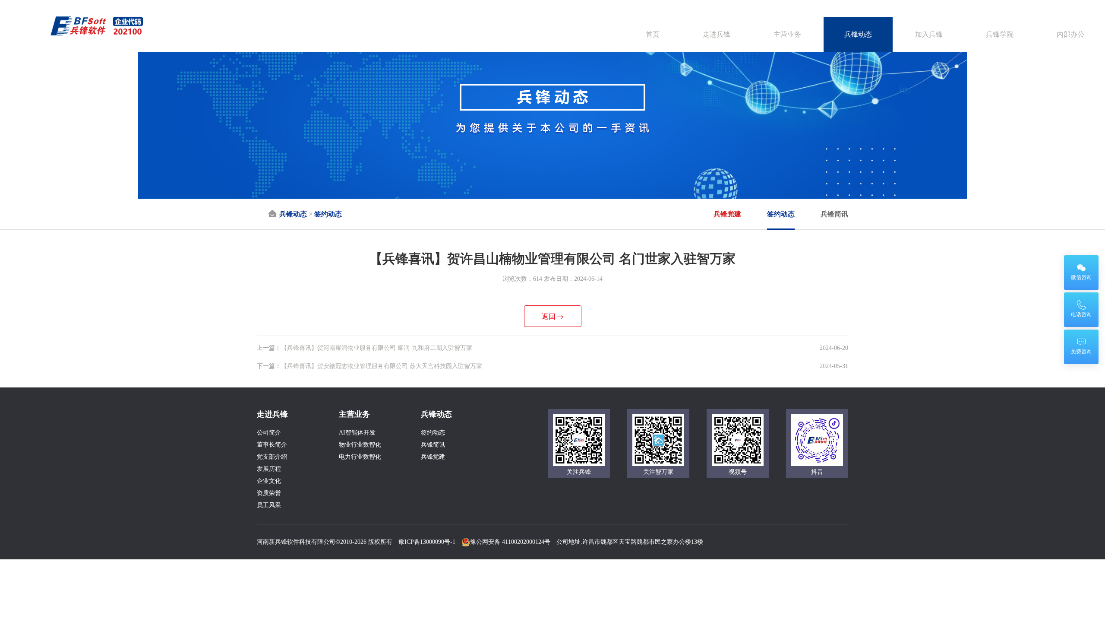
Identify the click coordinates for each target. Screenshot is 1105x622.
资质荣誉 (269, 493)
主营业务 (787, 34)
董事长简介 (272, 444)
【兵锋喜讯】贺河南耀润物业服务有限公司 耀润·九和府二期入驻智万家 (364, 348)
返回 (549, 316)
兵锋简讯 (834, 214)
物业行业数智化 (360, 444)
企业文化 (269, 481)
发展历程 (269, 469)
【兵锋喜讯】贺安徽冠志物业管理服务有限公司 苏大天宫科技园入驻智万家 (369, 366)
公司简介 (269, 432)
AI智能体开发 (357, 432)
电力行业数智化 (360, 457)
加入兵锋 (929, 34)
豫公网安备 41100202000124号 (510, 542)
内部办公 (1070, 34)
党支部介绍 (272, 457)
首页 (653, 34)
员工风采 (269, 505)
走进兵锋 (716, 34)
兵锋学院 (999, 34)
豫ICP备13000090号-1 (426, 542)
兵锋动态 (858, 34)
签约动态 (328, 214)
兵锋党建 (727, 214)
